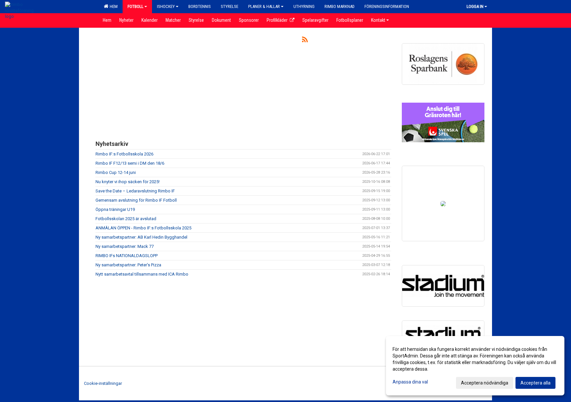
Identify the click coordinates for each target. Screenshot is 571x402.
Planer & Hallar (264, 6)
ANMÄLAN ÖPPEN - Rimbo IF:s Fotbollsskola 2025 (143, 227)
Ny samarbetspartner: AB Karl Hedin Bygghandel (141, 237)
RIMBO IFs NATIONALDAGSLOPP (126, 255)
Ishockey (166, 6)
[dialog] (475, 365)
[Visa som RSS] (305, 40)
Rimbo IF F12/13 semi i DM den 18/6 (129, 163)
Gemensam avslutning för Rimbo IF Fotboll (136, 200)
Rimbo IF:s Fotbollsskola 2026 (124, 153)
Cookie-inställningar (103, 383)
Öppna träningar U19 (115, 209)
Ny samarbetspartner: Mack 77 (124, 246)
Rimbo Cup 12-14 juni (115, 172)
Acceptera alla (535, 382)
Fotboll (135, 6)
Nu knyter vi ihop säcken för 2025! (127, 181)
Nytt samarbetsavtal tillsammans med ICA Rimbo (141, 274)
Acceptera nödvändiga (484, 382)
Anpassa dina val (410, 382)
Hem (113, 6)
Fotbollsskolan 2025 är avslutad (125, 218)
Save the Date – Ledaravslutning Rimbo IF (135, 190)
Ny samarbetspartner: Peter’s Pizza (128, 264)
